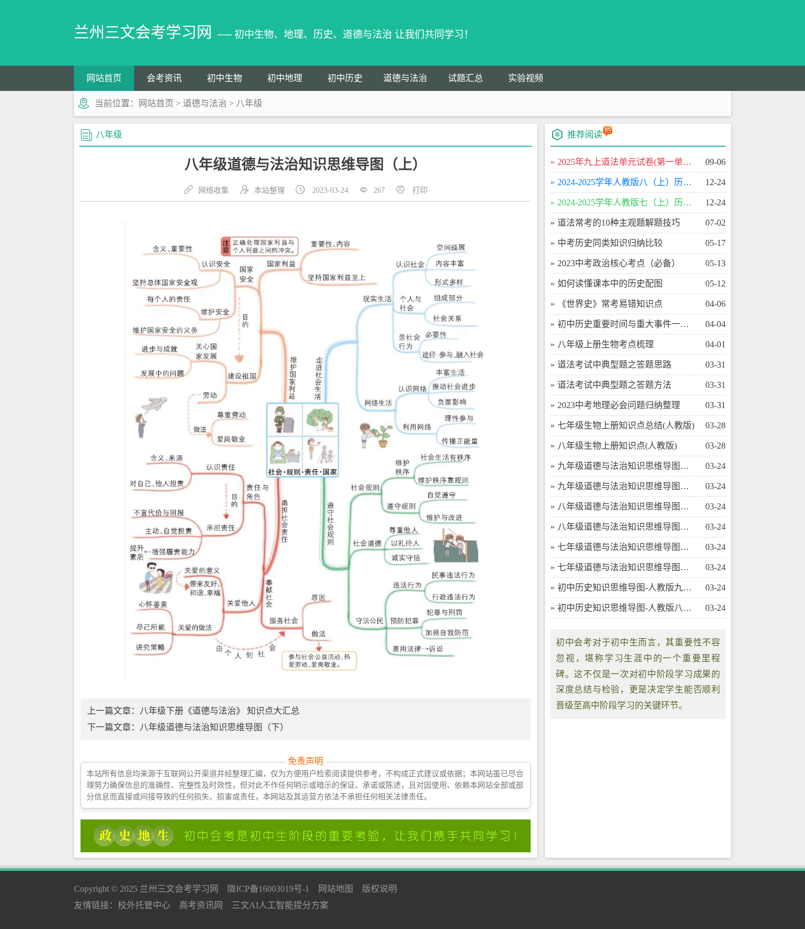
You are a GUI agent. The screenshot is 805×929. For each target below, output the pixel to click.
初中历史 (345, 78)
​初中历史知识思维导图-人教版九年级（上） (626, 587)
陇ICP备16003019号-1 (268, 888)
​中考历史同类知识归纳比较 (610, 243)
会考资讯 (164, 78)
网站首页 (104, 78)
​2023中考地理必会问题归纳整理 (618, 405)
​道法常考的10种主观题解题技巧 (618, 222)
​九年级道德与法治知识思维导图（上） (626, 486)
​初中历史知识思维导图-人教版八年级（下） (626, 607)
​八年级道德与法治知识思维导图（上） (626, 526)
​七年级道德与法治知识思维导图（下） (626, 547)
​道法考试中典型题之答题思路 (614, 364)
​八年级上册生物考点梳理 (605, 344)
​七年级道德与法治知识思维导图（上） (626, 567)
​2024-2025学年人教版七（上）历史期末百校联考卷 (626, 202)
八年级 (249, 103)
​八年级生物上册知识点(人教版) (617, 445)
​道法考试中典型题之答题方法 (614, 384)
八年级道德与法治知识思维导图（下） (214, 727)
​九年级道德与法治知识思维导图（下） (626, 466)
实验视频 (525, 78)
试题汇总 (465, 78)
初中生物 (224, 78)
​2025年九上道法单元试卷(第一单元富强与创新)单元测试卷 (626, 162)
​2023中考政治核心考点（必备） (618, 263)
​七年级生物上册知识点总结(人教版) (625, 425)
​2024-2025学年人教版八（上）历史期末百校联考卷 (626, 182)
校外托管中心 (144, 905)
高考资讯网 (201, 905)
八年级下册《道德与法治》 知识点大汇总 (220, 710)
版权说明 (379, 888)
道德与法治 (405, 78)
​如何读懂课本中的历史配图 (610, 283)
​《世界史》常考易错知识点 (610, 303)
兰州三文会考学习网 (179, 888)
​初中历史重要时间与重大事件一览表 (626, 324)
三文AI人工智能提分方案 (280, 905)
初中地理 (284, 78)
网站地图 (335, 888)
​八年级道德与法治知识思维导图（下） (626, 506)
